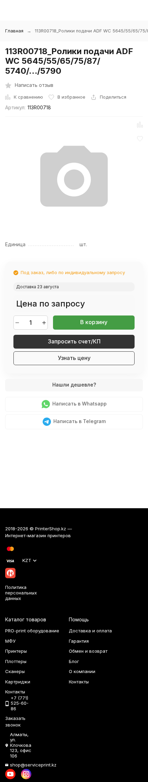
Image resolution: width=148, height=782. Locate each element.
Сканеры (15, 671)
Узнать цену (74, 357)
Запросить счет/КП (74, 341)
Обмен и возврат (88, 651)
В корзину (93, 322)
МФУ (10, 641)
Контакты (79, 681)
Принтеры (16, 651)
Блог (74, 661)
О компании (82, 671)
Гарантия (79, 641)
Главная (14, 30)
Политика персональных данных (21, 592)
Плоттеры (16, 661)
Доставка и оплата (90, 630)
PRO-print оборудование (32, 630)
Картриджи (17, 681)
